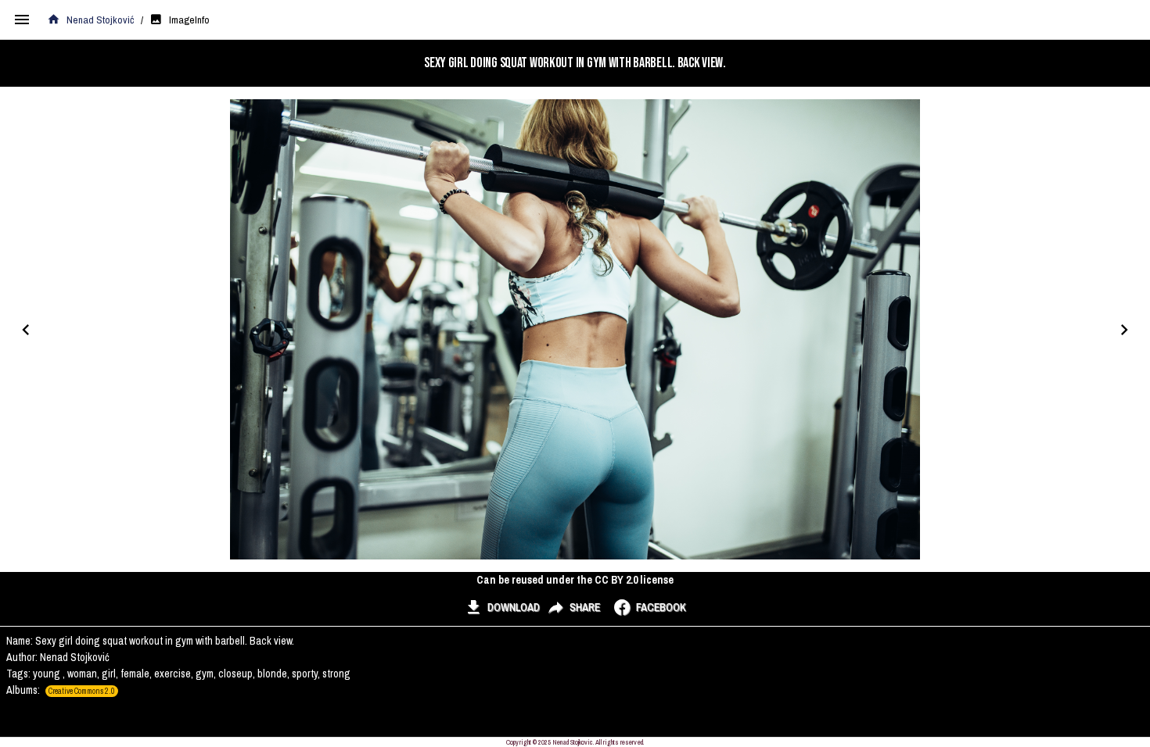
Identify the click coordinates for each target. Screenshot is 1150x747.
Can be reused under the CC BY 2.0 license (575, 580)
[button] (502, 607)
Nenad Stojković (100, 20)
